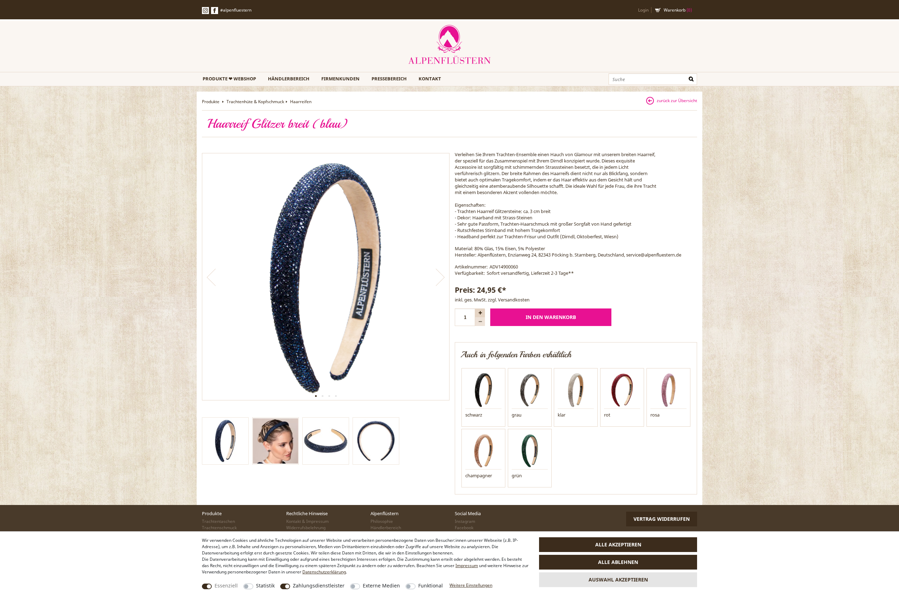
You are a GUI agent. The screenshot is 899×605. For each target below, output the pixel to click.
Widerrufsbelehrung (306, 528)
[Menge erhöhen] (480, 312)
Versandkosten (514, 300)
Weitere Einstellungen (471, 585)
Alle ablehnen (618, 562)
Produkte (211, 102)
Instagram (465, 521)
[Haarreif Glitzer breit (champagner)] (483, 450)
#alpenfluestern (235, 10)
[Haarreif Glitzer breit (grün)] (530, 450)
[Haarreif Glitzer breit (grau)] (530, 389)
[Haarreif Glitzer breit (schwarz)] (483, 389)
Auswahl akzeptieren (618, 579)
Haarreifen (300, 102)
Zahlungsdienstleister (318, 585)
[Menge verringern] (480, 321)
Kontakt (430, 78)
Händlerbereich (288, 78)
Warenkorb (678, 10)
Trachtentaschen (218, 521)
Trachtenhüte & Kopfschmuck (255, 102)
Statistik (265, 585)
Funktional (430, 585)
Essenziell (226, 585)
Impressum (466, 566)
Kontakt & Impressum (307, 521)
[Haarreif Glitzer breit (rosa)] (668, 389)
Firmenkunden (340, 78)
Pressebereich (389, 78)
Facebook (214, 10)
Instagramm (205, 10)
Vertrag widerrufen (662, 519)
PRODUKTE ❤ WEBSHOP (229, 78)
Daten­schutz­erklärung (324, 572)
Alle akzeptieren (618, 544)
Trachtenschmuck (219, 528)
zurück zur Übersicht (677, 101)
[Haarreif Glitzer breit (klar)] (576, 389)
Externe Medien (381, 585)
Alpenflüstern (449, 45)
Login (643, 10)
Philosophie (381, 521)
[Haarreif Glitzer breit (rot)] (622, 389)
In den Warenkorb (551, 317)
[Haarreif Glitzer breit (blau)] (325, 276)
